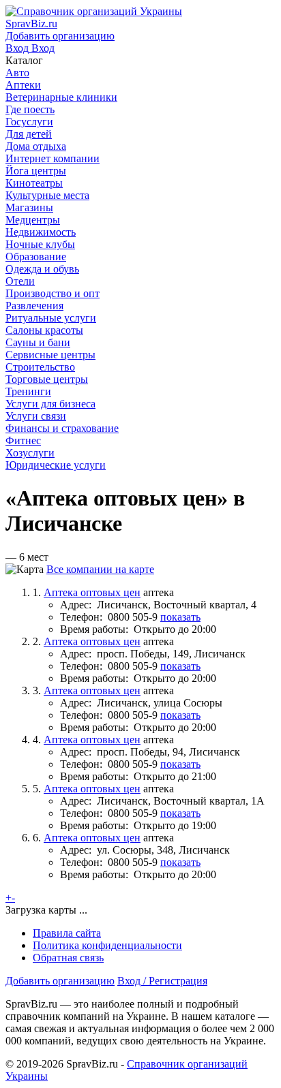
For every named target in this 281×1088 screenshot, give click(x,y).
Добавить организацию (60, 980)
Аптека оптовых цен (92, 592)
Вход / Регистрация (162, 980)
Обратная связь (68, 957)
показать (180, 617)
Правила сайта (67, 933)
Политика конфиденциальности (107, 945)
